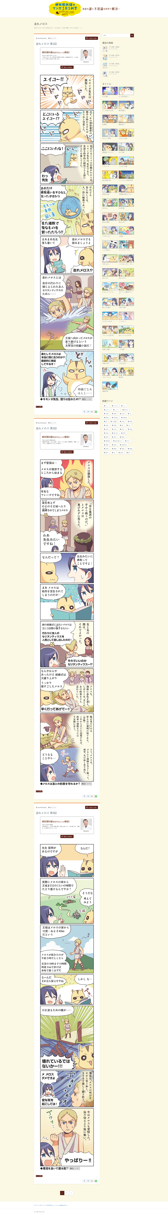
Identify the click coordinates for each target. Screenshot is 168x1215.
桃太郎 (121, 377)
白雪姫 (104, 124)
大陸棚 (114, 421)
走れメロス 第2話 (46, 428)
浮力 (123, 429)
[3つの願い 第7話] (105, 57)
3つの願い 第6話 (114, 63)
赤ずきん (105, 208)
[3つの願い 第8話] (105, 48)
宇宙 (123, 421)
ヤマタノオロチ (107, 321)
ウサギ (116, 406)
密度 (131, 421)
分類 (123, 413)
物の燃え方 (118, 441)
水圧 (107, 429)
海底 (131, 429)
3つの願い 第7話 (114, 55)
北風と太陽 (105, 349)
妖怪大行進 (105, 194)
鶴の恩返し (122, 110)
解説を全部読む (68, 67)
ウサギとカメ (106, 236)
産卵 (107, 445)
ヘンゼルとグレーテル (126, 264)
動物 (107, 417)
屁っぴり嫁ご (106, 307)
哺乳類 (125, 417)
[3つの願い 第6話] (105, 65)
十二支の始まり (124, 96)
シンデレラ (122, 321)
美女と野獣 (105, 222)
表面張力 (124, 445)
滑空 (124, 433)
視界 (107, 448)
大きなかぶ (105, 264)
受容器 (116, 417)
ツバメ (117, 410)
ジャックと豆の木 (108, 335)
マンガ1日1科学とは (49, 1205)
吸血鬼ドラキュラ (108, 152)
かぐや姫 (121, 152)
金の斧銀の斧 (106, 180)
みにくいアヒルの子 (125, 335)
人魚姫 (121, 236)
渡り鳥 (116, 433)
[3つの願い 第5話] (105, 74)
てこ (107, 406)
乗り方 (126, 410)
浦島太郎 (105, 391)
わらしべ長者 (106, 138)
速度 (123, 448)
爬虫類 (108, 441)
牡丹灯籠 (121, 208)
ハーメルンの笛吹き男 (126, 180)
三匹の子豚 (122, 307)
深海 (107, 433)
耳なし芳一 (122, 222)
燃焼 (123, 437)
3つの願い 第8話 (114, 47)
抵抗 (107, 425)
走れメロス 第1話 (46, 43)
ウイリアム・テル (124, 250)
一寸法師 (121, 349)
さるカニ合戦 (123, 138)
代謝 (107, 413)
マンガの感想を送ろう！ (62, 1205)
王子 (128, 441)
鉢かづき (105, 278)
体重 (115, 413)
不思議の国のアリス (125, 194)
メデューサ (105, 166)
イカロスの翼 (123, 166)
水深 (115, 429)
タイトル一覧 (38, 1205)
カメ (124, 406)
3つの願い (105, 96)
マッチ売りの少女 (108, 110)
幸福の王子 (105, 363)
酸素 (131, 448)
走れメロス (53, 38)
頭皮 (121, 452)
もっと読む (39, 406)
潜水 (115, 437)
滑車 (107, 437)
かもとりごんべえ (108, 292)
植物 (115, 425)
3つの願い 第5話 (114, 72)
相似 (115, 445)
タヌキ (108, 410)
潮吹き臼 (121, 124)
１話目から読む (92, 38)
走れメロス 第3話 (46, 812)
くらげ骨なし (106, 250)
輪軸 (115, 448)
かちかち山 (122, 363)
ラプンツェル (106, 377)
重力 (107, 452)
